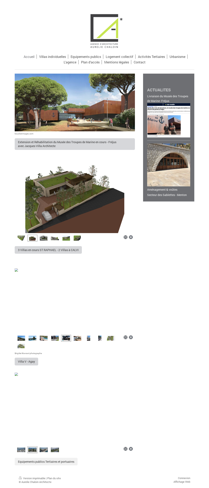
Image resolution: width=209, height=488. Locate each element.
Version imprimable (34, 478)
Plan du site (54, 478)
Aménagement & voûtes (162, 189)
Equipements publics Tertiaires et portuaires (46, 462)
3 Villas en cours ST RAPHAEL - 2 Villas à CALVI (48, 250)
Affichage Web (181, 481)
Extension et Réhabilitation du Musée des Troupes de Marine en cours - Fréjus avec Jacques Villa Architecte (68, 144)
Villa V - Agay (26, 361)
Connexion (184, 478)
